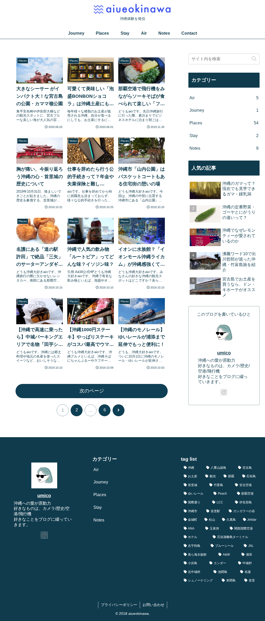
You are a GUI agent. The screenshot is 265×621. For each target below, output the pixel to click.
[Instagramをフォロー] (223, 392)
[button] (254, 59)
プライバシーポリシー (119, 605)
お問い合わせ (153, 605)
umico (224, 352)
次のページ (91, 390)
